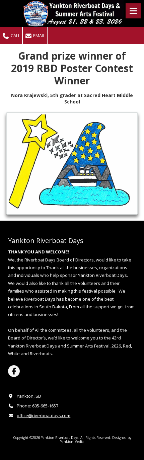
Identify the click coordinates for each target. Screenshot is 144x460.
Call (15, 35)
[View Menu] (133, 10)
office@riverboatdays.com (43, 415)
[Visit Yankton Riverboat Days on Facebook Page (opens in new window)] (14, 371)
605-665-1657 (45, 406)
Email (38, 35)
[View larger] (72, 163)
